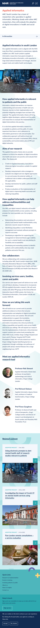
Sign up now (7, 608)
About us (5, 585)
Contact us (5, 590)
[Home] (12, 3)
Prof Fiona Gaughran (23, 407)
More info (5, 619)
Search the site (33, 3)
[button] (36, 3)
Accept (5, 623)
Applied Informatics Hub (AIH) (22, 163)
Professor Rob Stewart (24, 368)
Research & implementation (10, 577)
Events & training (7, 580)
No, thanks (14, 623)
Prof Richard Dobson (23, 389)
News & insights (7, 587)
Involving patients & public (10, 582)
